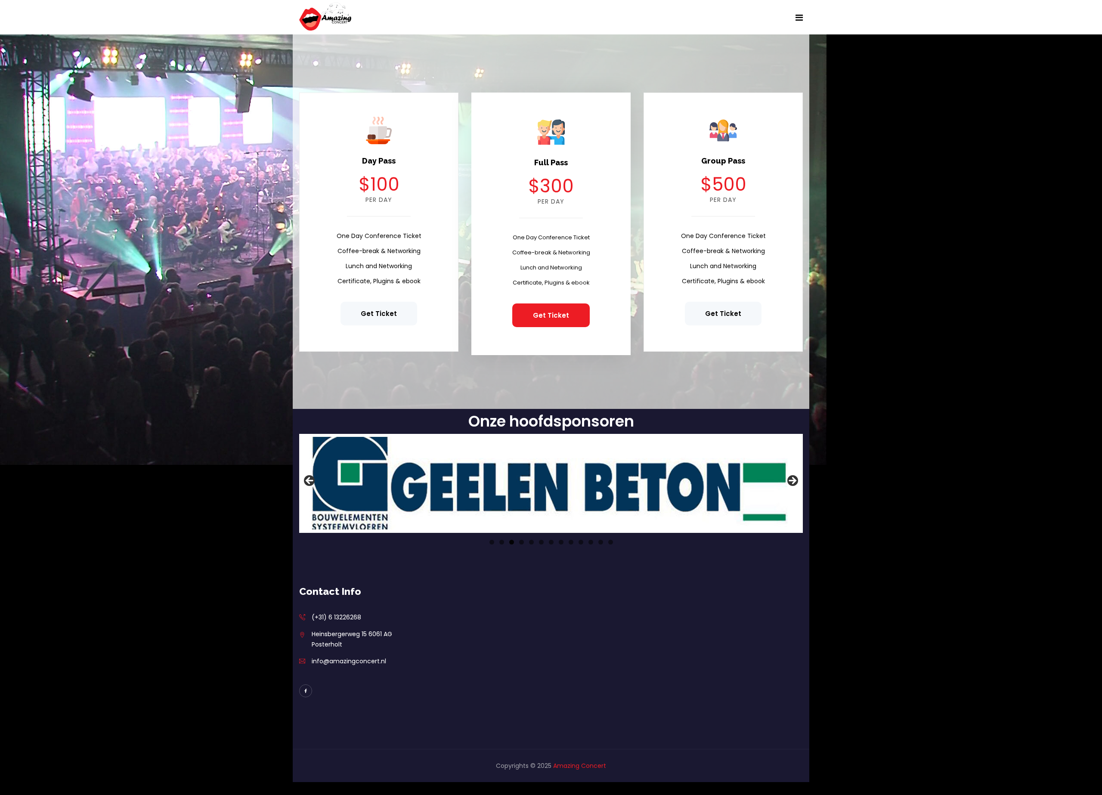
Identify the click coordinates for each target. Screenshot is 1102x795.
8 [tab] (561, 542)
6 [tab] (541, 542)
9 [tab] (571, 542)
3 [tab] (511, 542)
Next (792, 481)
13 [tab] (610, 542)
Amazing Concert (579, 765)
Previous (309, 481)
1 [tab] (491, 542)
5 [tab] (531, 542)
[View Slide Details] (551, 483)
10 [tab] (581, 542)
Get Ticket (379, 313)
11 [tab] (590, 542)
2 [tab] (501, 542)
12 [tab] (600, 542)
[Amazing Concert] (326, 17)
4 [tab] (521, 542)
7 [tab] (551, 542)
